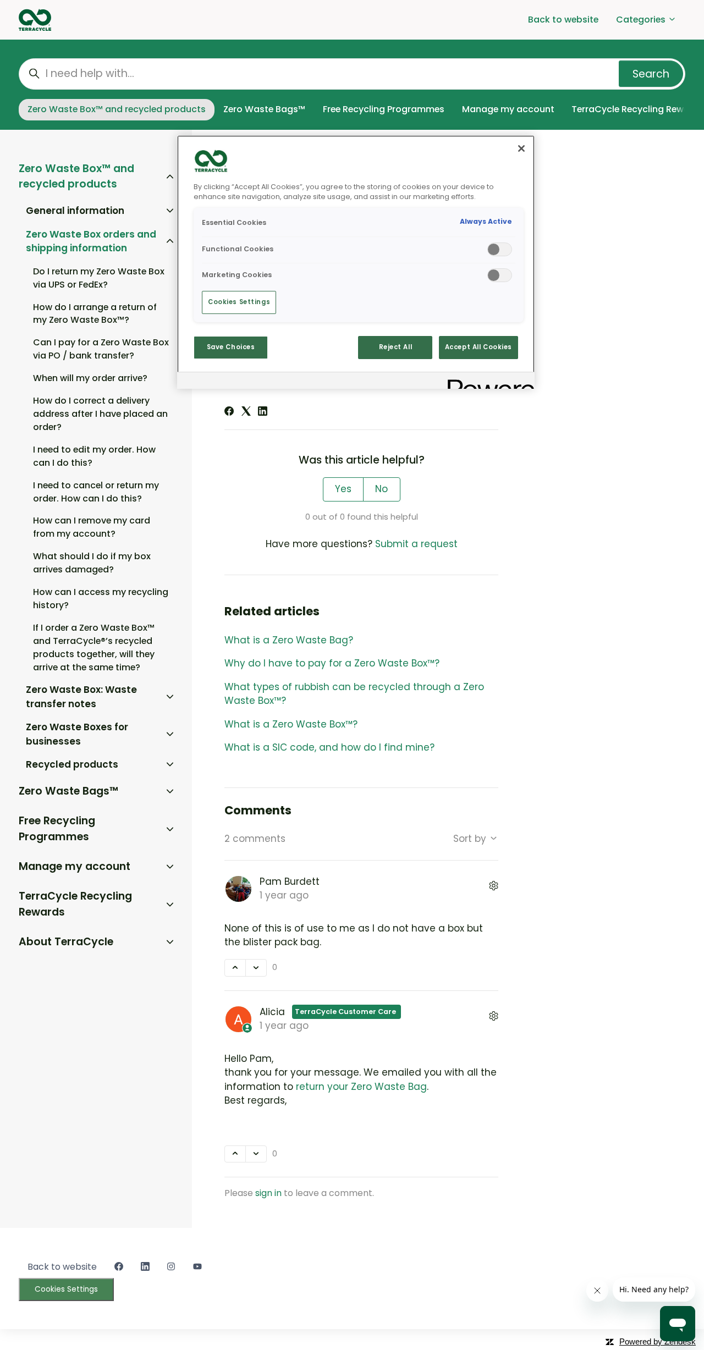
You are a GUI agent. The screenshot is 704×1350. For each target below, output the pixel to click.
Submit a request (416, 543)
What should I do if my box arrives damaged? (92, 563)
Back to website (563, 19)
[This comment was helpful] (235, 968)
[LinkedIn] (262, 412)
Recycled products (72, 764)
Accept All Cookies (478, 347)
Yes (343, 488)
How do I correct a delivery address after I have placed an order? (100, 413)
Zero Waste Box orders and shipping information (91, 241)
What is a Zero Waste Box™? (291, 724)
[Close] (521, 148)
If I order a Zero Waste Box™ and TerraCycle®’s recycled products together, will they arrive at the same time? (94, 647)
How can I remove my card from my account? (91, 527)
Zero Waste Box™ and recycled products (117, 109)
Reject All (396, 347)
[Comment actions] (494, 887)
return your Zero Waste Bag (361, 1086)
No (381, 488)
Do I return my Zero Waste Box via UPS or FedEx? (98, 278)
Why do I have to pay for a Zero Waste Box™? (331, 663)
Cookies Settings (66, 1289)
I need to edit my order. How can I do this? (94, 456)
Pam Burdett (290, 881)
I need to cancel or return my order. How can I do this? (96, 492)
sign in (268, 1193)
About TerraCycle (66, 941)
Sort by (471, 838)
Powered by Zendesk (657, 1341)
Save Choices (231, 347)
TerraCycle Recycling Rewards (75, 904)
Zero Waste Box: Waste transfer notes (81, 696)
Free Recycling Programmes (383, 109)
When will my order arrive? (90, 378)
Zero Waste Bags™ (264, 109)
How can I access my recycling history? (100, 598)
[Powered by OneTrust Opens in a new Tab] (487, 382)
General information (75, 210)
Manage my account (508, 109)
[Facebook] (229, 412)
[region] (356, 262)
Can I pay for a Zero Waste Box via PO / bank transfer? (101, 349)
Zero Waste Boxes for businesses (77, 734)
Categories (642, 19)
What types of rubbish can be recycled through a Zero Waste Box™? (354, 694)
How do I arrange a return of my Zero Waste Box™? (95, 314)
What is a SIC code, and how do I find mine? (329, 747)
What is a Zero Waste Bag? (288, 640)
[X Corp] (246, 412)
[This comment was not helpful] (256, 968)
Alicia (274, 1011)
